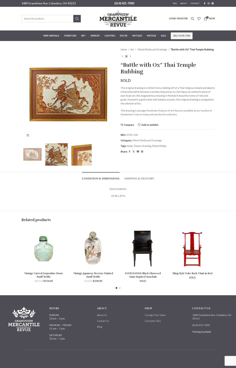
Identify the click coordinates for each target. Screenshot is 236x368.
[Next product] (130, 56)
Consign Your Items (155, 315)
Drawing (146, 145)
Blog (99, 326)
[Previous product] (122, 56)
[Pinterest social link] (213, 3)
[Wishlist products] (199, 18)
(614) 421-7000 (124, 3)
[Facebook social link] (205, 3)
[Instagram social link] (209, 3)
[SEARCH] (77, 18)
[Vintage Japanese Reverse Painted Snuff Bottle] (93, 248)
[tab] (101, 177)
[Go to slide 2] (120, 288)
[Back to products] (126, 56)
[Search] (192, 18)
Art (132, 49)
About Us (102, 315)
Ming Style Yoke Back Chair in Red (192, 273)
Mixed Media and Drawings (152, 49)
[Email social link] (138, 151)
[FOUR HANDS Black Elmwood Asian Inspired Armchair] (143, 248)
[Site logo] (118, 18)
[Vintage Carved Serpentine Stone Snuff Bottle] (43, 248)
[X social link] (134, 151)
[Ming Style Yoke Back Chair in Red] (192, 248)
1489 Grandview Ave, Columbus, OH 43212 (48, 3)
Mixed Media (159, 145)
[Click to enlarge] (28, 135)
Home (124, 49)
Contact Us (103, 320)
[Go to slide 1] (116, 288)
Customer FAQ (153, 320)
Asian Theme (134, 145)
